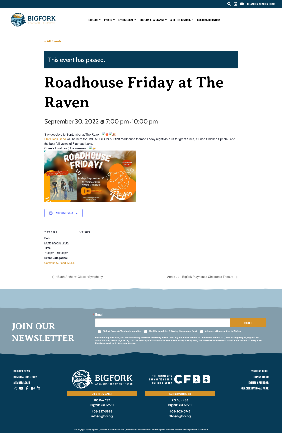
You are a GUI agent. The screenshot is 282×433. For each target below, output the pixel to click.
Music (70, 263)
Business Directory (208, 20)
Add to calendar (64, 213)
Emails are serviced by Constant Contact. (116, 343)
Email (99, 314)
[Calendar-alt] (38, 388)
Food (62, 263)
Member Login (21, 382)
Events (108, 20)
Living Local (125, 20)
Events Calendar (258, 382)
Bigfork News (21, 371)
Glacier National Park (255, 388)
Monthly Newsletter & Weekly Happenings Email (173, 331)
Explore (93, 20)
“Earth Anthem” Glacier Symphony (79, 276)
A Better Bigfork (180, 20)
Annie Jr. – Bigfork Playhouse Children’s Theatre (200, 276)
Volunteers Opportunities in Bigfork (223, 331)
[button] (229, 4)
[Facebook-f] (27, 388)
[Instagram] (15, 388)
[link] (55, 139)
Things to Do (261, 377)
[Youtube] (21, 388)
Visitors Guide (260, 371)
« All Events (53, 41)
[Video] (33, 388)
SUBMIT (248, 322)
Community (51, 263)
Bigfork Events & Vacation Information (122, 331)
